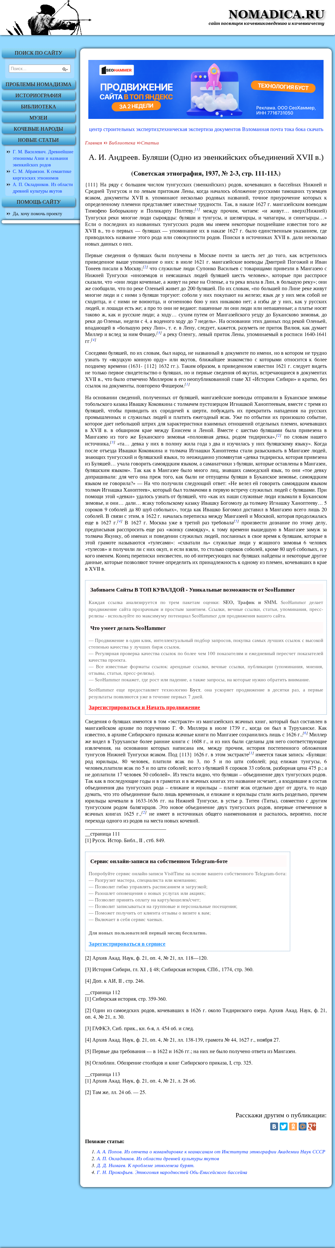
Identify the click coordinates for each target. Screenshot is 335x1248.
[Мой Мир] (303, 1126)
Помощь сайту (39, 202)
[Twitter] (284, 1126)
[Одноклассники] (293, 1126)
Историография (38, 95)
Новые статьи (38, 140)
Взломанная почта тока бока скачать (282, 128)
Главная (93, 142)
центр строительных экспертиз (123, 128)
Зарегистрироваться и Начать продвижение (144, 707)
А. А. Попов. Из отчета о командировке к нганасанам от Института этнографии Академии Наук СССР (211, 1151)
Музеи (38, 118)
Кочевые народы (38, 129)
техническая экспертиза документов (200, 128)
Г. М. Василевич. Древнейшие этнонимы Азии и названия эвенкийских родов (43, 158)
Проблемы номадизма (39, 84)
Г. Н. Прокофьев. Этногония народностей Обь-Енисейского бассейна (172, 1172)
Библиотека (38, 106)
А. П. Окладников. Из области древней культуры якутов (43, 187)
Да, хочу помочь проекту (37, 213)
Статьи (150, 142)
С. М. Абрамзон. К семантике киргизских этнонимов (42, 174)
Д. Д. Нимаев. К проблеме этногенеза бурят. (146, 1165)
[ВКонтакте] (274, 1126)
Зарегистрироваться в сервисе (127, 943)
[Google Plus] (312, 1126)
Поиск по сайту (38, 53)
